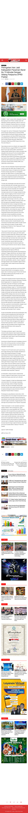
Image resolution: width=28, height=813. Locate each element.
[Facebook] (6, 83)
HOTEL (3, 584)
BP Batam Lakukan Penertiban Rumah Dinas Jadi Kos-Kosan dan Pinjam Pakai (7, 464)
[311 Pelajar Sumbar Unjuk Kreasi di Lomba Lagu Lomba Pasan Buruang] (4, 501)
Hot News (4, 470)
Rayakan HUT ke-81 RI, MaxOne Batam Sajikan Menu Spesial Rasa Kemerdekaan (21, 598)
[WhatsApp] (15, 83)
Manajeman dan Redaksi (8, 806)
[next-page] (4, 512)
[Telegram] (21, 83)
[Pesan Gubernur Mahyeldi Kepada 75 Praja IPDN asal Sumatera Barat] (4, 476)
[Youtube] (21, 802)
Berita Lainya (10, 470)
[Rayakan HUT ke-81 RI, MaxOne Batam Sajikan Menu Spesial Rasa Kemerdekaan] (21, 591)
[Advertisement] (14, 15)
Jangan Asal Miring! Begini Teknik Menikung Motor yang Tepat (7, 553)
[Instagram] (10, 802)
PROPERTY (4, 604)
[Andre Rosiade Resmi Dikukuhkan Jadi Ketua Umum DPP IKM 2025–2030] (4, 507)
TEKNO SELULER (5, 659)
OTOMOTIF (4, 539)
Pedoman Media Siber (19, 806)
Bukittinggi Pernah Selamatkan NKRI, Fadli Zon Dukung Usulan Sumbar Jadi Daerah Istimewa (16, 488)
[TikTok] (14, 802)
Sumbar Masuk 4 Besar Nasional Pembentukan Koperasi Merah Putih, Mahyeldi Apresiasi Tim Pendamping (17, 494)
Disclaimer (14, 809)
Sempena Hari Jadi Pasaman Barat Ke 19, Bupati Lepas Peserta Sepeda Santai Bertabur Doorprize (20, 464)
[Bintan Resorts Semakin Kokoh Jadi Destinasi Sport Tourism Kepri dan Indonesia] (7, 725)
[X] (9, 83)
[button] (2, 60)
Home (2, 63)
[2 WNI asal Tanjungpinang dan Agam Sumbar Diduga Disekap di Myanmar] (4, 482)
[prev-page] (2, 512)
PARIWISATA (4, 718)
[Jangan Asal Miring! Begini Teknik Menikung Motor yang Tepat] (7, 546)
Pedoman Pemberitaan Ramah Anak (18, 807)
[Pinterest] (12, 83)
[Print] (18, 83)
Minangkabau (7, 63)
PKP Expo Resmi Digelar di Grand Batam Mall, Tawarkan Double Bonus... (6, 618)
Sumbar (12, 446)
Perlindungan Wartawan (6, 807)
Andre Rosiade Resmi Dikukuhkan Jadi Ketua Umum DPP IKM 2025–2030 (16, 507)
